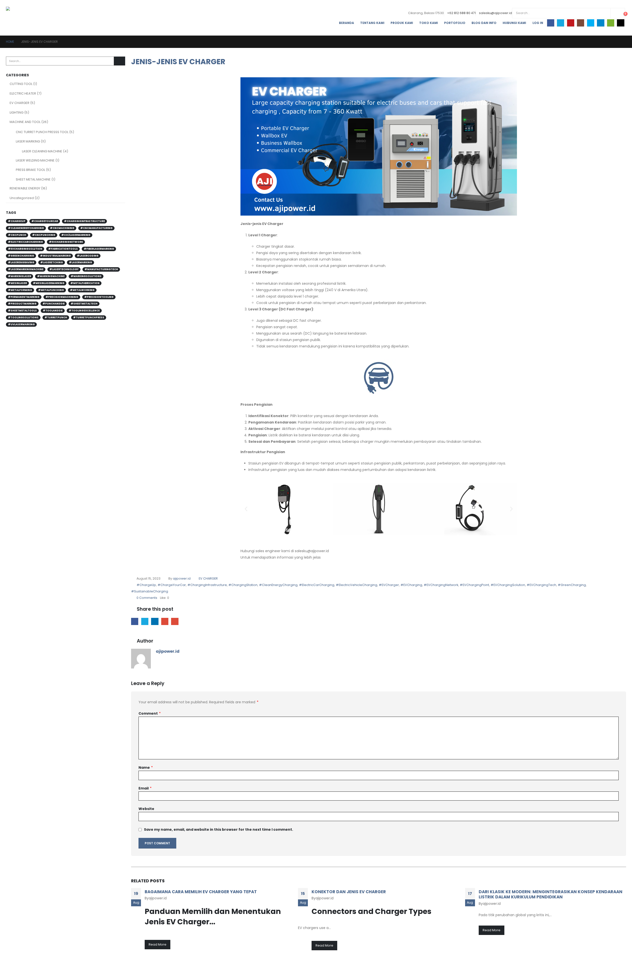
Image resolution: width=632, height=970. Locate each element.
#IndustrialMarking (55, 256)
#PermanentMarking (24, 297)
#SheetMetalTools (22, 310)
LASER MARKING (28, 141)
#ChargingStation (242, 585)
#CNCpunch (17, 235)
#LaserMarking (80, 262)
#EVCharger (389, 585)
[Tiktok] (620, 22)
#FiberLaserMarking (99, 249)
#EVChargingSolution (508, 585)
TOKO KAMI (428, 23)
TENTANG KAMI (372, 23)
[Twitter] (560, 22)
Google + (164, 621)
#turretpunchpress (88, 317)
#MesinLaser (17, 283)
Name (145, 767)
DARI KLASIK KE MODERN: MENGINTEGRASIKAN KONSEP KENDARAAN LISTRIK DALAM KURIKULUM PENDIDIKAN (550, 894)
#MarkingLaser (19, 276)
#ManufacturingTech (101, 269)
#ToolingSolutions (23, 317)
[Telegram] (600, 22)
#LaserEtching (51, 262)
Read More (157, 944)
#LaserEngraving (21, 262)
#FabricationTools (63, 249)
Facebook (134, 621)
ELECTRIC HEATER (23, 93)
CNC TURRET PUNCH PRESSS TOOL (42, 132)
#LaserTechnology (64, 269)
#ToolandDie (53, 310)
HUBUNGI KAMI (514, 23)
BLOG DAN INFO (484, 23)
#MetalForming (20, 290)
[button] (246, 509)
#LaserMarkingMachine (25, 269)
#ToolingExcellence (84, 310)
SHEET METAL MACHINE (33, 179)
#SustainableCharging (149, 591)
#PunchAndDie (53, 303)
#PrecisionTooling (99, 297)
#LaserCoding (88, 256)
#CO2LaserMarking (75, 235)
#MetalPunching (51, 290)
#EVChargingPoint (474, 585)
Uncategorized (22, 198)
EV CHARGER (208, 578)
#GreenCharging (572, 585)
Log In (538, 23)
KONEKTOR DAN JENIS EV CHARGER (349, 892)
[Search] (618, 13)
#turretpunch (55, 317)
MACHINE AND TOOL (25, 122)
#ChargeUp (146, 585)
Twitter (144, 621)
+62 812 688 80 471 (461, 13)
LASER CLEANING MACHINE (42, 151)
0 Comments (147, 598)
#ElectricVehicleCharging (356, 585)
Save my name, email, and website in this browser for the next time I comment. (218, 829)
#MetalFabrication (84, 283)
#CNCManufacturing (96, 228)
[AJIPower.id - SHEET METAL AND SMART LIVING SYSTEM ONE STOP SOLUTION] (26, 18)
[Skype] (590, 22)
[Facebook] (550, 22)
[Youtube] (570, 22)
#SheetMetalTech (84, 303)
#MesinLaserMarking (48, 283)
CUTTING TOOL (21, 83)
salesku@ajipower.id (495, 13)
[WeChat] (610, 22)
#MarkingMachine (51, 276)
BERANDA (346, 23)
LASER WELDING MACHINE (35, 160)
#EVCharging (411, 585)
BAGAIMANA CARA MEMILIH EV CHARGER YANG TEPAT (201, 892)
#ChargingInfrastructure (207, 585)
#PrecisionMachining (61, 297)
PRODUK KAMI (402, 23)
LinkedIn (154, 621)
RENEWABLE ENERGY (25, 188)
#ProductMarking (22, 303)
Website (146, 808)
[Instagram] (580, 22)
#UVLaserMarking (21, 324)
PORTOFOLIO (454, 23)
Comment (149, 713)
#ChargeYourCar (172, 585)
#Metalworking (82, 290)
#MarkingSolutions (86, 276)
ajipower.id (182, 578)
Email (174, 621)
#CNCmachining (62, 228)
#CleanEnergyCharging (278, 585)
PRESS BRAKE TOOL (30, 169)
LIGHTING (16, 112)
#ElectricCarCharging (316, 585)
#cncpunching (43, 235)
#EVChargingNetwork (441, 585)
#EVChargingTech (541, 585)
